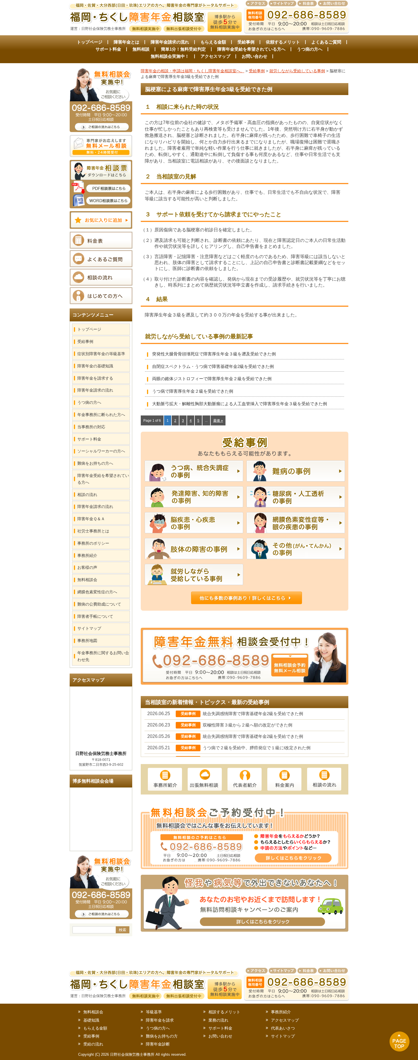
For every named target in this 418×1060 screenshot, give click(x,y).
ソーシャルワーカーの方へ (101, 451)
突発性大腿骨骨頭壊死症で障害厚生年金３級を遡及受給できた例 (214, 353)
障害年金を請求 (160, 1020)
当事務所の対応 (91, 427)
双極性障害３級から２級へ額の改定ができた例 (247, 725)
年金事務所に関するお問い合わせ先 (103, 656)
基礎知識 (91, 1020)
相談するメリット (224, 1012)
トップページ (89, 42)
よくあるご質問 (326, 42)
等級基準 (154, 1012)
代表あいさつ (283, 1028)
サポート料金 (108, 49)
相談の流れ (87, 494)
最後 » (218, 421)
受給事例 (245, 42)
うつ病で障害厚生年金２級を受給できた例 (192, 391)
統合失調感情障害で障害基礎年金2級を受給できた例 (253, 713)
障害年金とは (126, 42)
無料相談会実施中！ (170, 56)
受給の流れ (93, 1044)
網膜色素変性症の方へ (97, 592)
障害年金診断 (158, 1044)
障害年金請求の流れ (170, 42)
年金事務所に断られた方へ (101, 414)
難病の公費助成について (99, 604)
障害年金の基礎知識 (95, 366)
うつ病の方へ (309, 49)
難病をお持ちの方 (162, 1036)
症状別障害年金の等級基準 (101, 353)
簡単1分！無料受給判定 (183, 49)
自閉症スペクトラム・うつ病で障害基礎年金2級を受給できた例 (213, 366)
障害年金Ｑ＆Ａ (91, 518)
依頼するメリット (283, 42)
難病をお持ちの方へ (95, 463)
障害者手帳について (95, 616)
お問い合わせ (254, 56)
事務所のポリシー (93, 543)
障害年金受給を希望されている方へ (251, 49)
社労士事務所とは (93, 531)
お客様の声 (87, 567)
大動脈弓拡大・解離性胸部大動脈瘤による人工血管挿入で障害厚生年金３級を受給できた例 (239, 403)
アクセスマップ (215, 56)
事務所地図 (87, 640)
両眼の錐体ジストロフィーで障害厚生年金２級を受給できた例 (212, 378)
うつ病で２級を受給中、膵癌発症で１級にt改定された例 (257, 747)
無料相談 (141, 49)
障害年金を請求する (95, 378)
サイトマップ (89, 628)
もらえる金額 (213, 42)
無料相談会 (87, 579)
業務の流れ (218, 1020)
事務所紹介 (87, 555)
